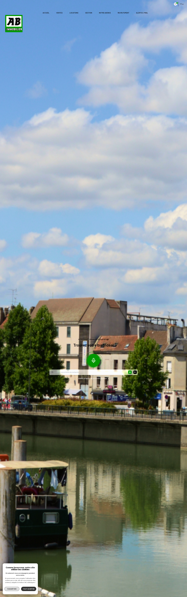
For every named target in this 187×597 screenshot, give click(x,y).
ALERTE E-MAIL (142, 13)
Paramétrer (12, 589)
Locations (73, 13)
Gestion (88, 13)
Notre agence (105, 13)
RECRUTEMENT (123, 13)
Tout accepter (28, 589)
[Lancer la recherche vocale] (93, 360)
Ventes (59, 13)
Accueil (46, 13)
